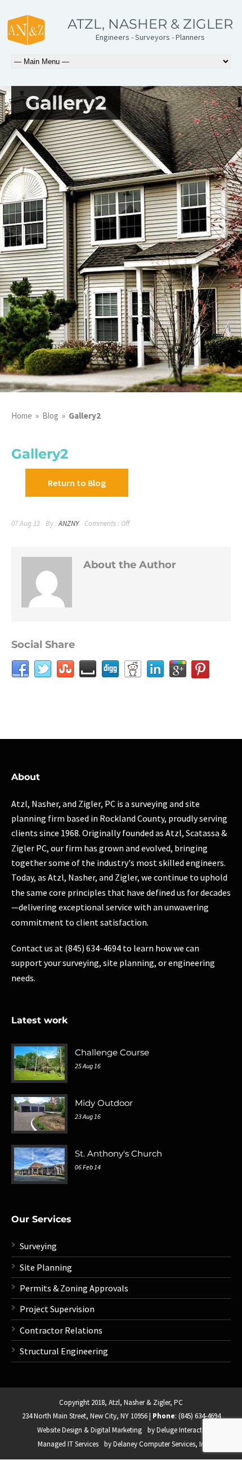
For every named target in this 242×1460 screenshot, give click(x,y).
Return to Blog (77, 482)
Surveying (38, 1246)
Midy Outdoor (104, 1103)
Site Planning (46, 1267)
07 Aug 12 (25, 523)
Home (21, 415)
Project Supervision (57, 1308)
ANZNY (69, 523)
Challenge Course (112, 1052)
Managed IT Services (68, 1444)
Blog (50, 415)
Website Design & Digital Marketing (89, 1430)
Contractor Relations (61, 1330)
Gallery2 (39, 454)
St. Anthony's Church (118, 1153)
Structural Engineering (64, 1351)
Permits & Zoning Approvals (74, 1288)
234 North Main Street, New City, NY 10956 (84, 1416)
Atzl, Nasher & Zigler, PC (146, 1402)
